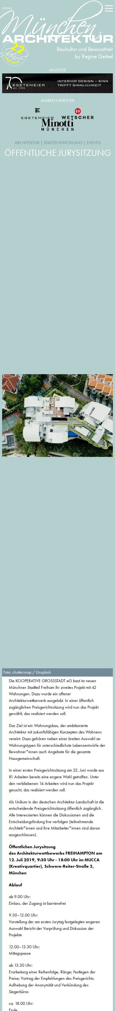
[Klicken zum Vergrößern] (57, 415)
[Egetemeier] (57, 83)
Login (6, 8)
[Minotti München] (57, 125)
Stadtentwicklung (63, 142)
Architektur (27, 142)
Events (94, 142)
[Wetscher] (78, 113)
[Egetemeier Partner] (37, 113)
